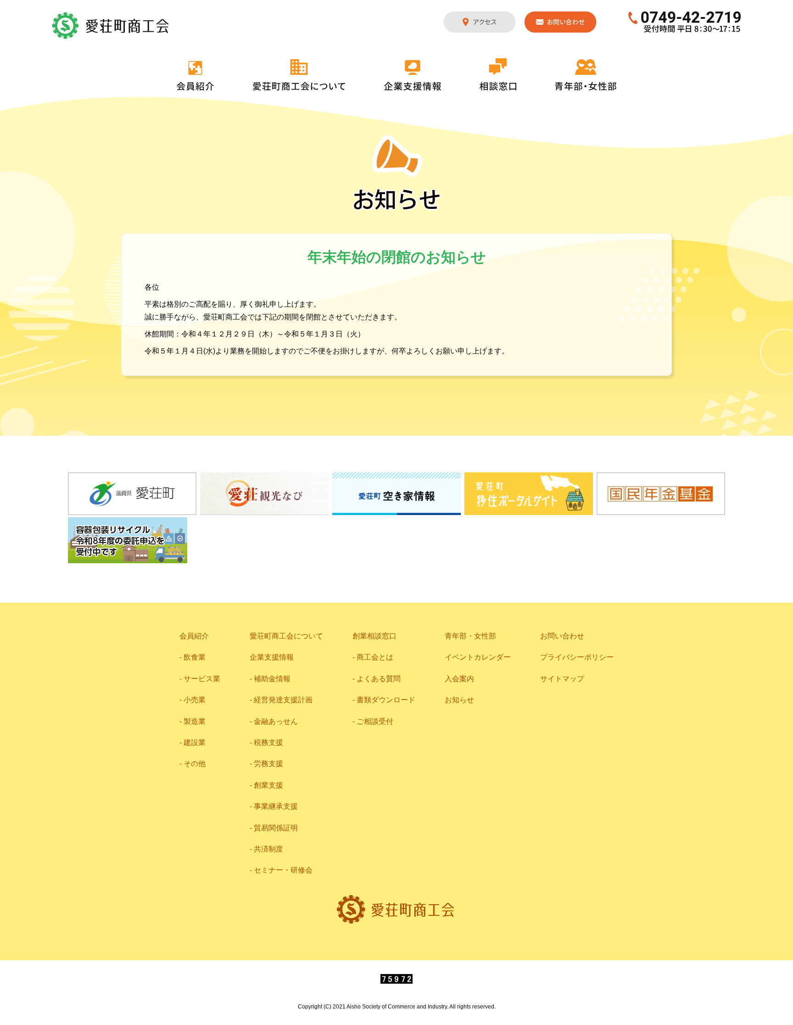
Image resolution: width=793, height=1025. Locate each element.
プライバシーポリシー (577, 657)
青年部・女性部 (585, 74)
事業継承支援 (276, 806)
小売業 (195, 700)
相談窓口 (498, 74)
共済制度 (268, 849)
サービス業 (202, 679)
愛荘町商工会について (299, 74)
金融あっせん (276, 721)
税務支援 (268, 742)
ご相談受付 (375, 721)
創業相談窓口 (374, 636)
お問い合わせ (560, 22)
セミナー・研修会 (283, 870)
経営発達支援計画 (283, 700)
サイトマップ (562, 679)
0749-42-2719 (685, 22)
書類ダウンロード (386, 700)
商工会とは (375, 657)
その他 (195, 763)
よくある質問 (379, 679)
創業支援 (268, 785)
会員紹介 (195, 75)
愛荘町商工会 (111, 25)
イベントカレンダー (478, 657)
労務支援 (268, 763)
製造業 (195, 721)
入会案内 (459, 679)
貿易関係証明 (276, 828)
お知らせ (459, 700)
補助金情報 (272, 679)
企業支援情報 (412, 75)
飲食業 (195, 657)
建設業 (195, 742)
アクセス (479, 22)
